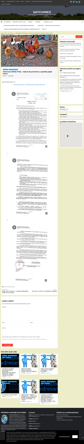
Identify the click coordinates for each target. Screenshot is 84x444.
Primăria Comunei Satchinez (69, 72)
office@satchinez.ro (36, 423)
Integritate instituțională (6, 4)
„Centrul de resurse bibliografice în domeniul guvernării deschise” (22, 29)
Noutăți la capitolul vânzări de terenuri (44, 290)
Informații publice (13, 69)
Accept (74, 436)
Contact (44, 29)
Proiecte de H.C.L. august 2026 (66, 53)
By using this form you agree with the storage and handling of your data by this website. (25, 339)
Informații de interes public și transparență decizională (42, 1)
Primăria (22, 1)
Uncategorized (6, 383)
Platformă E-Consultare (9, 394)
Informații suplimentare (64, 436)
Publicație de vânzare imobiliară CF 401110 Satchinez (47, 370)
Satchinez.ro (3, 1)
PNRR (4, 357)
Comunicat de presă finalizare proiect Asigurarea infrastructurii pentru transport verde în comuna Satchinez (9, 372)
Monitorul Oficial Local (11, 1)
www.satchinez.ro (36, 426)
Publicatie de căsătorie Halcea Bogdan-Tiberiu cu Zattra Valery (71, 57)
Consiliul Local (27, 1)
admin (5, 75)
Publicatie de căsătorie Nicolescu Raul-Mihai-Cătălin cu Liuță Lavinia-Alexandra (70, 50)
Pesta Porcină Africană (10, 286)
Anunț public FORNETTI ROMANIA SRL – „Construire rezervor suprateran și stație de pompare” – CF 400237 (29, 397)
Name (3, 322)
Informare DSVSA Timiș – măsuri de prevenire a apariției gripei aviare (29, 84)
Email (31, 322)
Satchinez (42, 12)
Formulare (41, 25)
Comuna (17, 1)
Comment (4, 307)
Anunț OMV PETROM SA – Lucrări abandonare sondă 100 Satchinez (15, 291)
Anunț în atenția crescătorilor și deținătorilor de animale (29, 370)
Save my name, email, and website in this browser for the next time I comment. (21, 336)
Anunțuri (6, 69)
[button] (67, 136)
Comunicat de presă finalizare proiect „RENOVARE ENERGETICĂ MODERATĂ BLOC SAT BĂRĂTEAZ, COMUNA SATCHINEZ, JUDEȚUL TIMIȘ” (48, 398)
